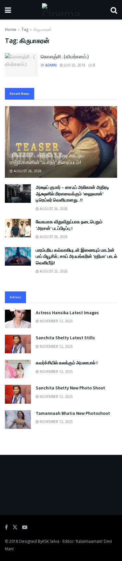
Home (10, 29)
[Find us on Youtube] (24, 527)
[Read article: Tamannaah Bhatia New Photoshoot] (18, 419)
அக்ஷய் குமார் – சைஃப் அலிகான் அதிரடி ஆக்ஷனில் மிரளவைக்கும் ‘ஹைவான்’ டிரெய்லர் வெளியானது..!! (72, 193)
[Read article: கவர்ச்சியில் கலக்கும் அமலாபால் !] (18, 369)
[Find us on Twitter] (15, 527)
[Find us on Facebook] (6, 527)
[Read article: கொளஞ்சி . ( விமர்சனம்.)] (21, 65)
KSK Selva (50, 541)
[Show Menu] (8, 10)
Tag (24, 29)
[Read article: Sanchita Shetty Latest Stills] (18, 344)
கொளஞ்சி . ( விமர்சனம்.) (65, 56)
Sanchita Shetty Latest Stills (65, 338)
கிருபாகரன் (42, 29)
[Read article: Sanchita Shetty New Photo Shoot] (18, 394)
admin (51, 65)
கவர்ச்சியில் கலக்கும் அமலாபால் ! (67, 363)
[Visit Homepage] (61, 9)
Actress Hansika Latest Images (67, 313)
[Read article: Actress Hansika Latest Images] (18, 319)
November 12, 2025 (56, 321)
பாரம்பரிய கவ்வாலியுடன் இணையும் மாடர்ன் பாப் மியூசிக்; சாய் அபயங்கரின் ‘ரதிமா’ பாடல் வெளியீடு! (76, 256)
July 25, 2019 (74, 65)
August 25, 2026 (53, 271)
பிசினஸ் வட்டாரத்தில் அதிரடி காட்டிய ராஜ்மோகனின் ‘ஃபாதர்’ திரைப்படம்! (47, 158)
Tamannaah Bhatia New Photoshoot (73, 413)
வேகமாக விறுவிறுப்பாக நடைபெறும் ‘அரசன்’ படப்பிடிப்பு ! (69, 225)
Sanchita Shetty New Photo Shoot (70, 388)
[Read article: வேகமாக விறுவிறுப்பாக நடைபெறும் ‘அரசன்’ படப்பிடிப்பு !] (18, 228)
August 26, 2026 (27, 171)
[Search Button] (114, 10)
